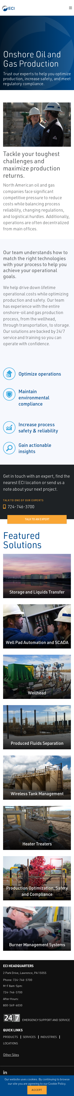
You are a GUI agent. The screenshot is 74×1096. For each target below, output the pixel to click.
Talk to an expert (37, 519)
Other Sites (11, 1055)
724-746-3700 (20, 506)
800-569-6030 (12, 1005)
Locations (10, 1043)
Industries (48, 1037)
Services (29, 1037)
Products (10, 1037)
